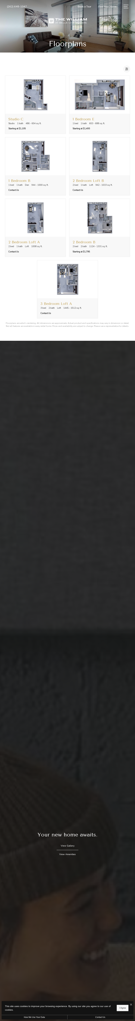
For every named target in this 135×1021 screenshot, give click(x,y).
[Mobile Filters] (126, 69)
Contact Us (100, 1017)
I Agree (122, 1008)
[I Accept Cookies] (131, 1004)
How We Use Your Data (34, 1017)
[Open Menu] (125, 6)
